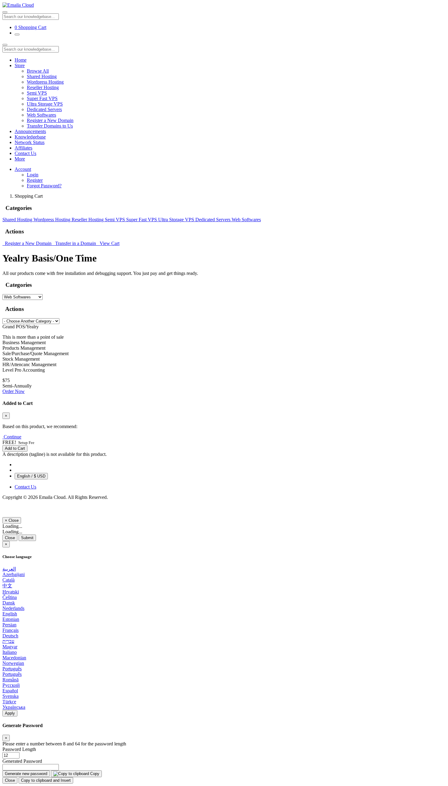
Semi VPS (37, 93)
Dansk (8, 602)
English (9, 613)
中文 (7, 585)
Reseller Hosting (43, 87)
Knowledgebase (30, 136)
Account (23, 169)
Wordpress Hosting (45, 82)
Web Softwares (41, 114)
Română (10, 679)
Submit (27, 537)
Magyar (9, 646)
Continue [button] (12, 436)
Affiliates (23, 147)
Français (10, 630)
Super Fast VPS (42, 98)
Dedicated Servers (44, 109)
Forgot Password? (44, 185)
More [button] (20, 158)
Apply (10, 713)
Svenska (10, 696)
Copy (94, 773)
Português (12, 668)
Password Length (19, 749)
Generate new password (26, 773)
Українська (13, 707)
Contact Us (25, 153)
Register (35, 180)
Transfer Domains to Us (50, 125)
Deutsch (10, 635)
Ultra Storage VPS (45, 103)
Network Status (29, 142)
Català (8, 579)
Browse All (38, 71)
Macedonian (14, 657)
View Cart (108, 243)
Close (10, 537)
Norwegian (13, 663)
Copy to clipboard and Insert (46, 780)
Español (10, 690)
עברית (8, 641)
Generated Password (22, 761)
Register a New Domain (50, 120)
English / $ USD (31, 476)
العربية (9, 568)
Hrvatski (10, 591)
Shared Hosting (42, 76)
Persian (9, 624)
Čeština (9, 597)
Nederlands (13, 608)
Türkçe (9, 701)
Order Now (13, 391)
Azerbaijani (13, 574)
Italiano (9, 652)
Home (21, 60)
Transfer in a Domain (75, 243)
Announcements (30, 131)
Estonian (10, 619)
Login (32, 174)
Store (20, 65)
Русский (11, 685)
